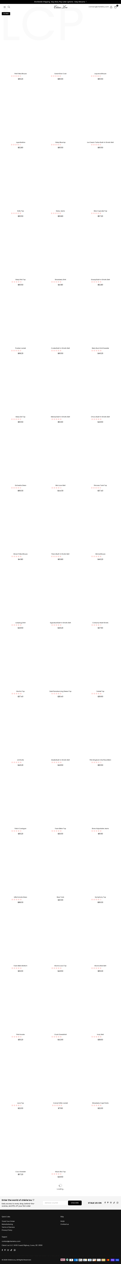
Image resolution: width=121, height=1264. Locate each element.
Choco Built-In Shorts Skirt (100, 417)
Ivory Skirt (100, 1034)
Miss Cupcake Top (100, 211)
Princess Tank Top (100, 485)
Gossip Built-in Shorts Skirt (100, 280)
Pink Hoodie (20, 1034)
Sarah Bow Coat (60, 74)
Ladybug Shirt (20, 623)
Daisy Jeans (60, 211)
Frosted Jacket (20, 348)
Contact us (64, 1224)
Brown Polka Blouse (20, 554)
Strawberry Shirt (60, 280)
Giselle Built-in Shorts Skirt (60, 760)
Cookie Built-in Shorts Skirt (60, 348)
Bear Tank (60, 897)
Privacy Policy (7, 1230)
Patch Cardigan (20, 828)
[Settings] (111, 7)
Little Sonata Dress (20, 897)
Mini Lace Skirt (60, 485)
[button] (16, 76)
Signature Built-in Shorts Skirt (60, 623)
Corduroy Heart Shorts (100, 623)
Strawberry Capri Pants (100, 1103)
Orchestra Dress (20, 485)
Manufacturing (7, 1224)
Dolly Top (20, 211)
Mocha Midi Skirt (100, 966)
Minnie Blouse (100, 554)
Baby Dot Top (20, 417)
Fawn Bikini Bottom (20, 966)
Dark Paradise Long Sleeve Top (60, 691)
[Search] (9, 7)
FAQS (62, 1221)
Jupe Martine (20, 142)
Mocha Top (20, 691)
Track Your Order (8, 1221)
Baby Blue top (60, 142)
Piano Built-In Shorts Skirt (60, 554)
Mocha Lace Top (60, 966)
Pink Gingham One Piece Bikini (100, 760)
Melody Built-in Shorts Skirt (60, 417)
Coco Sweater (20, 1172)
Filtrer (6, 14)
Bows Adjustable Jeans (100, 828)
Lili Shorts (20, 760)
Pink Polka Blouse (21, 74)
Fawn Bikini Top (60, 828)
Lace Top (20, 1103)
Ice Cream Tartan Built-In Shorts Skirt (100, 142)
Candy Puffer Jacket (60, 1103)
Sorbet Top (100, 691)
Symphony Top (100, 897)
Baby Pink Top (21, 280)
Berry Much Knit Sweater (100, 348)
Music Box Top (60, 1172)
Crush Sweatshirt (60, 1034)
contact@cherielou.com (99, 7)
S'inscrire (75, 1203)
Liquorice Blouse (100, 74)
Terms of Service (8, 1227)
